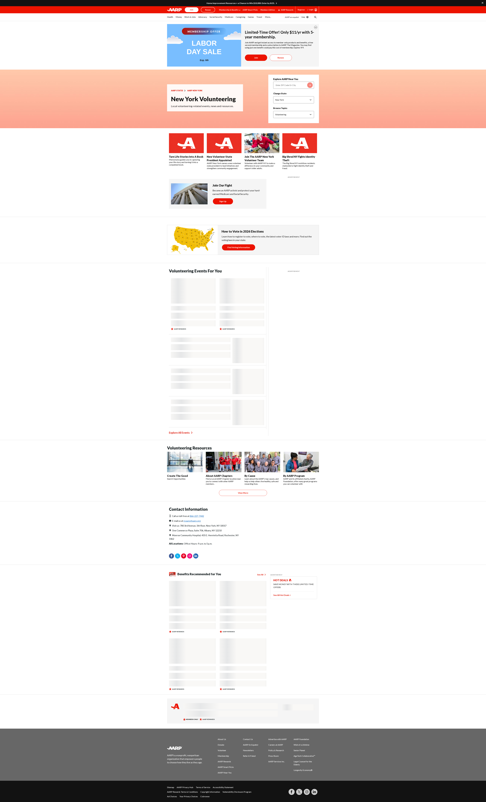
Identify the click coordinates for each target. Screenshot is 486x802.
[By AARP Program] (301, 462)
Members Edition (267, 10)
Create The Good (177, 475)
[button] (315, 17)
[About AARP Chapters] (223, 462)
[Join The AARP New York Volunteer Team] (262, 143)
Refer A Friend (249, 756)
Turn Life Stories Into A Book (186, 156)
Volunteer (222, 750)
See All (260, 574)
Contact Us (248, 739)
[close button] (316, 27)
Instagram (189, 556)
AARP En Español (250, 745)
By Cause (250, 475)
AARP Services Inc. (276, 761)
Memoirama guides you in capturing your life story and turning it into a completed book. (184, 162)
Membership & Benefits (229, 10)
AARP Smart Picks (250, 10)
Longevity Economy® (303, 770)
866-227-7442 (197, 516)
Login (311, 9)
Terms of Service (203, 787)
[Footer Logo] (184, 748)
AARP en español (292, 17)
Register (301, 10)
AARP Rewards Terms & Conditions (182, 792)
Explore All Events (179, 432)
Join (256, 57)
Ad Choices (172, 796)
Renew (281, 57)
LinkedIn (195, 556)
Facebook (171, 556)
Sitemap (170, 787)
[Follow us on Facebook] (292, 792)
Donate (221, 745)
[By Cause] (262, 462)
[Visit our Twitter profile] (299, 792)
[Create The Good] (185, 462)
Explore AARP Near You (285, 79)
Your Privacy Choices (188, 796)
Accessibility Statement (223, 787)
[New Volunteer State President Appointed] (224, 143)
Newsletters (248, 750)
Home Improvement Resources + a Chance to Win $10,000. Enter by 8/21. (241, 3)
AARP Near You (224, 772)
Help (303, 17)
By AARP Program (294, 475)
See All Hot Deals (281, 595)
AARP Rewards (287, 10)
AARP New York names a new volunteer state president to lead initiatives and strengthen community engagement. (224, 165)
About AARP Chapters (219, 475)
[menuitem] (170, 18)
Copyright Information (210, 792)
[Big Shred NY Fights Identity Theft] (299, 143)
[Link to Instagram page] (307, 792)
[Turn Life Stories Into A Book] (186, 143)
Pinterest (183, 556)
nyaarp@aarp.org (192, 520)
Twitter (177, 556)
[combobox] (293, 85)
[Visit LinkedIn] (314, 792)
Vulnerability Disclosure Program (236, 792)
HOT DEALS (280, 580)
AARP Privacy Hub (185, 787)
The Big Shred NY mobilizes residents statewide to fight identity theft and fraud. (298, 165)
